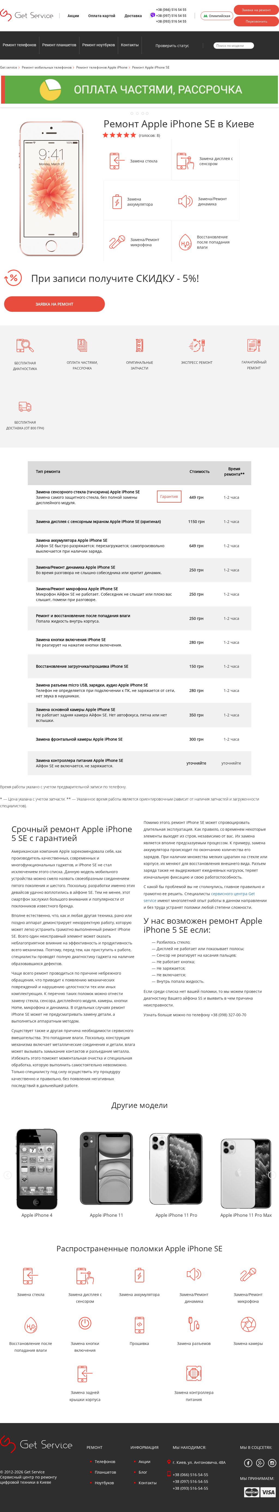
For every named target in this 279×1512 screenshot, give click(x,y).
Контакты (130, 44)
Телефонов (105, 1461)
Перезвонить (256, 21)
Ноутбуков (104, 1482)
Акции (73, 15)
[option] (35, 1175)
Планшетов (105, 1472)
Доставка (133, 15)
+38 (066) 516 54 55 (171, 9)
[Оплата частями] (139, 90)
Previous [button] (8, 1175)
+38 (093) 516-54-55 (190, 1488)
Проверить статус (172, 45)
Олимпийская (219, 16)
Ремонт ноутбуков (98, 44)
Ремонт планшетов (59, 44)
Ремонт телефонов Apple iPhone (102, 67)
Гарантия (169, 496)
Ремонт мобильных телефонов (47, 67)
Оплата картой (101, 15)
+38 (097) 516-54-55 (190, 1481)
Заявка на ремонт (256, 10)
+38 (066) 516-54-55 (190, 1474)
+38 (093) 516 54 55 (171, 21)
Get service (8, 67)
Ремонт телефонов (19, 44)
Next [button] (272, 1175)
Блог (143, 1472)
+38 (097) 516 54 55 (171, 15)
